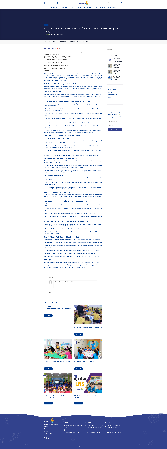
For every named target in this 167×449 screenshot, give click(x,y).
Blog (46, 24)
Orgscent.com (87, 170)
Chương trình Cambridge (84, 7)
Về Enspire (54, 7)
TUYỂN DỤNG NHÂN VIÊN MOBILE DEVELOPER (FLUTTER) (116, 72)
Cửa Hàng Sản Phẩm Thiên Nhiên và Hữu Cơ (57, 59)
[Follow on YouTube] (50, 438)
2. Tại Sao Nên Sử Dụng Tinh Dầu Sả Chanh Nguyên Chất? (58, 56)
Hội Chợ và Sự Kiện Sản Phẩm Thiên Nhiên (57, 63)
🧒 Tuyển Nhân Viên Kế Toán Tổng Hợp (116, 78)
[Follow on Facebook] (44, 438)
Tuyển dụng (111, 7)
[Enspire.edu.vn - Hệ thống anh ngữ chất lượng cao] (83, 3)
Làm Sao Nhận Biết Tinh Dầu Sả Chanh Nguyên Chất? (57, 65)
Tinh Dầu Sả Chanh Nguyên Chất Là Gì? (54, 54)
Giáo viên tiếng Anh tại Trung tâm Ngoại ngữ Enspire (117, 60)
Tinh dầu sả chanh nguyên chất (51, 73)
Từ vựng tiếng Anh (112, 94)
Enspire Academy (112, 89)
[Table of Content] (81, 52)
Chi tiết (48, 315)
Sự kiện (109, 97)
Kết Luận (47, 70)
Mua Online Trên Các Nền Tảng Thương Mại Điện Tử (59, 60)
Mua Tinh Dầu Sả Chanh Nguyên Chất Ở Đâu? (55, 57)
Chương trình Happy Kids (67, 7)
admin (61, 34)
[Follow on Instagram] (46, 438)
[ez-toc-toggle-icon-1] (80, 52)
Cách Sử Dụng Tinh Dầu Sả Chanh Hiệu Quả (55, 68)
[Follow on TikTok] (48, 438)
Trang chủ (46, 41)
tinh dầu (65, 122)
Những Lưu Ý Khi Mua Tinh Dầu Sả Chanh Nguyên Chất (57, 67)
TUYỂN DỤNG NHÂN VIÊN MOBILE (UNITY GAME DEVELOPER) (117, 66)
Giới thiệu (110, 92)
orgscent (73, 265)
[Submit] (121, 3)
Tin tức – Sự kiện (100, 7)
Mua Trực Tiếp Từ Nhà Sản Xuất (55, 62)
